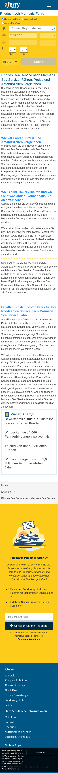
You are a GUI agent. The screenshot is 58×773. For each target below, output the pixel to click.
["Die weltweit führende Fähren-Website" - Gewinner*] (12, 5)
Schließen (40, 752)
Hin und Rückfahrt (12, 19)
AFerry (9, 669)
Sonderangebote (14, 700)
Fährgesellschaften (16, 680)
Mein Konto (11, 717)
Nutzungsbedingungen (18, 732)
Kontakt (9, 722)
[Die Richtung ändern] (53, 29)
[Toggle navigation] (49, 5)
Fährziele (10, 675)
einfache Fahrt (30, 19)
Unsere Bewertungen (17, 695)
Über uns (10, 727)
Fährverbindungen (15, 685)
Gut (28, 419)
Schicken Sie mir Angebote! (31, 625)
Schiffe (9, 705)
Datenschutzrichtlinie (29, 639)
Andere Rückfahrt (12, 23)
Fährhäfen (11, 690)
